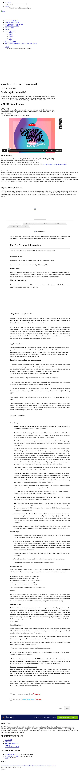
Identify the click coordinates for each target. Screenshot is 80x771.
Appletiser (8, 741)
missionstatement (40, 765)
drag (28, 765)
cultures (25, 765)
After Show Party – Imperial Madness (21, 43)
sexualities (46, 765)
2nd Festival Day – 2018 (12, 754)
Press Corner (10, 42)
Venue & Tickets (12, 22)
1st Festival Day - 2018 (12, 747)
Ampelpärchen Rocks (11, 743)
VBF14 (11, 40)
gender (34, 765)
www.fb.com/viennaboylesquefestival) (55, 164)
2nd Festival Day (12, 26)
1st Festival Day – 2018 (12, 756)
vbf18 (50, 765)
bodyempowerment (8, 765)
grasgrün (7, 745)
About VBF (9, 27)
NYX (6, 758)
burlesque (20, 765)
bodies (2, 765)
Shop (7, 29)
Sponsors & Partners (14, 24)
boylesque (15, 765)
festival (31, 765)
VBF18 (11, 33)
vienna (54, 765)
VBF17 (11, 34)
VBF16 (11, 36)
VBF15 (11, 38)
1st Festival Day (12, 20)
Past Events (10, 31)
